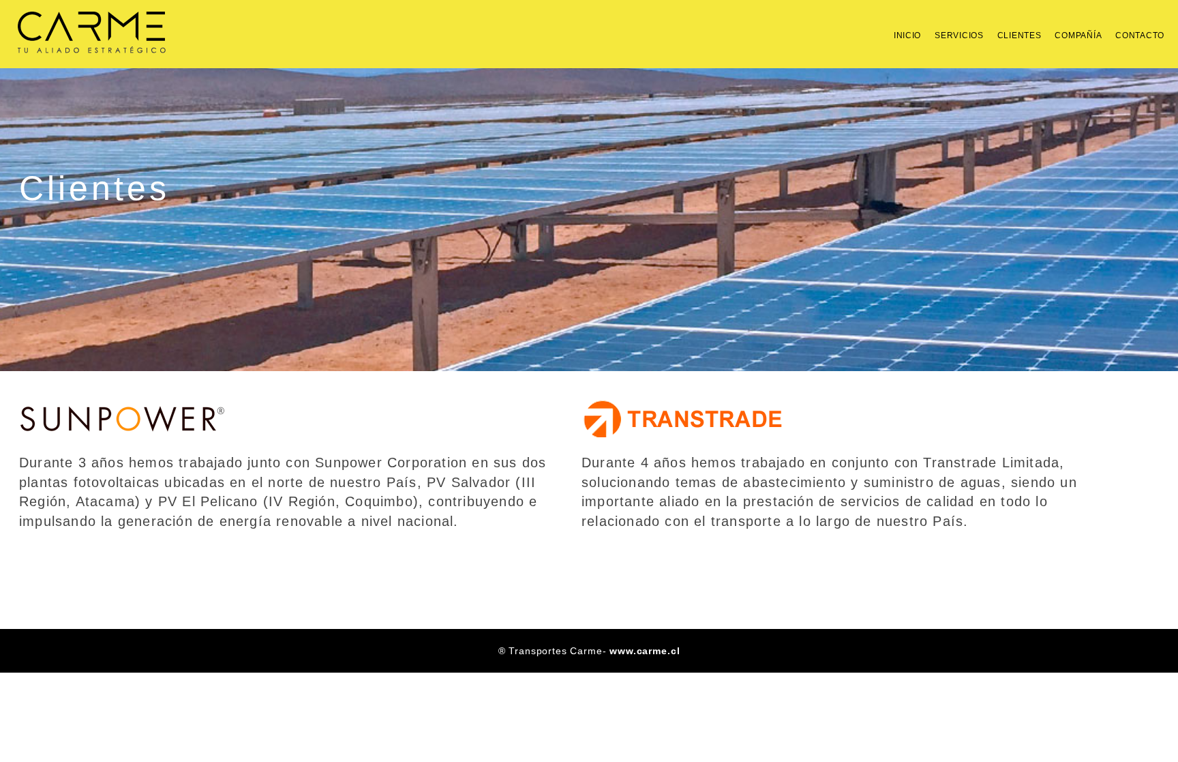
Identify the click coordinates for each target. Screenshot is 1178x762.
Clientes (1019, 35)
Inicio (907, 35)
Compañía (1078, 35)
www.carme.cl (644, 650)
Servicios (959, 35)
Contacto (1139, 35)
